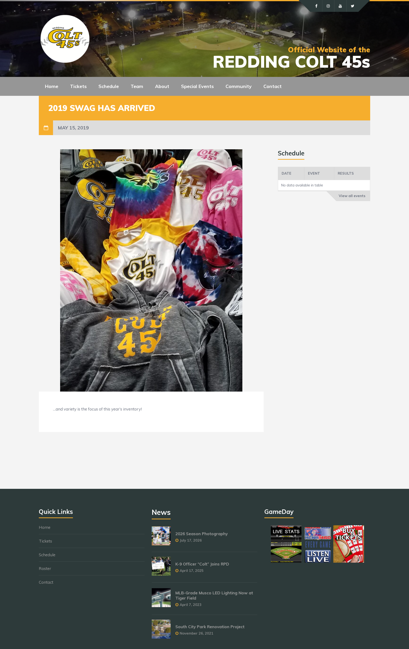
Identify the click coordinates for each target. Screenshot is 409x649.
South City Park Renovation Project (210, 626)
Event (314, 173)
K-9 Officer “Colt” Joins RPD (202, 563)
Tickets (45, 541)
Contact (272, 86)
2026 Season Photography (201, 533)
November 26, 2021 (196, 633)
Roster (45, 568)
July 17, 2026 (191, 540)
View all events (352, 196)
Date (286, 173)
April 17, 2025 (192, 570)
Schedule (47, 555)
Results (346, 173)
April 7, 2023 (190, 604)
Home (51, 86)
